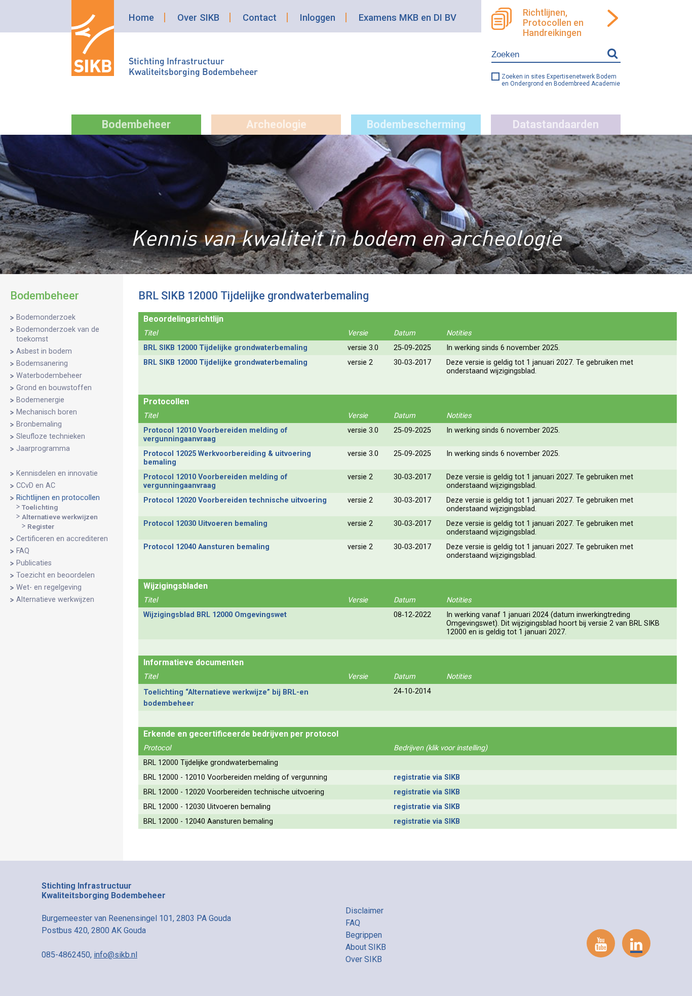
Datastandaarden (556, 124)
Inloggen (317, 17)
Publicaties (34, 563)
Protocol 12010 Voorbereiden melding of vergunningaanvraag (215, 434)
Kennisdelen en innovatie (57, 473)
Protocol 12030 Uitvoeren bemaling (205, 523)
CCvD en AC (35, 485)
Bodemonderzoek (45, 317)
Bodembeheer (136, 124)
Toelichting (40, 507)
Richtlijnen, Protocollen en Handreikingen (553, 23)
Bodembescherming (416, 124)
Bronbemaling (39, 424)
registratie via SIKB (427, 777)
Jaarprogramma (43, 448)
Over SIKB (198, 17)
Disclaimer (364, 910)
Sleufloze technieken (50, 436)
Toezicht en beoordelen (55, 575)
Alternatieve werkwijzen (60, 517)
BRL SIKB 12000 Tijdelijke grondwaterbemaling (225, 347)
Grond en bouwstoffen (54, 388)
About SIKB (365, 947)
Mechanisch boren (46, 412)
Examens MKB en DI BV (407, 17)
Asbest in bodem (44, 351)
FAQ (22, 551)
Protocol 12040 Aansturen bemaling (206, 547)
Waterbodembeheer (49, 375)
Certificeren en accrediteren (62, 538)
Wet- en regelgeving (49, 587)
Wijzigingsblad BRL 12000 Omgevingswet (215, 614)
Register (40, 526)
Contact (260, 17)
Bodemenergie (40, 400)
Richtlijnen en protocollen (58, 497)
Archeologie (276, 124)
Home (141, 17)
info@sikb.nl (115, 955)
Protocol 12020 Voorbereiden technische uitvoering (235, 500)
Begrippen (363, 935)
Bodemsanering (42, 363)
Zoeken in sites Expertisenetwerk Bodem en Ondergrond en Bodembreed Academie (561, 80)
